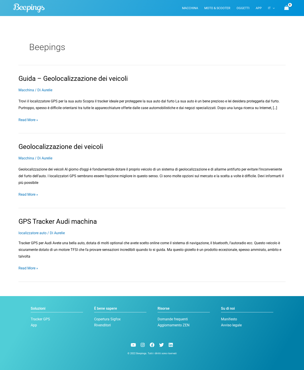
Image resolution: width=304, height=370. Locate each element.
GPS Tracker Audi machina (57, 221)
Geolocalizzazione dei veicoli (60, 146)
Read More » (28, 119)
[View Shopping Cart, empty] (286, 8)
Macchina (26, 90)
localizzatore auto (32, 233)
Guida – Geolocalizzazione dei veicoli (73, 78)
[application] (273, 8)
